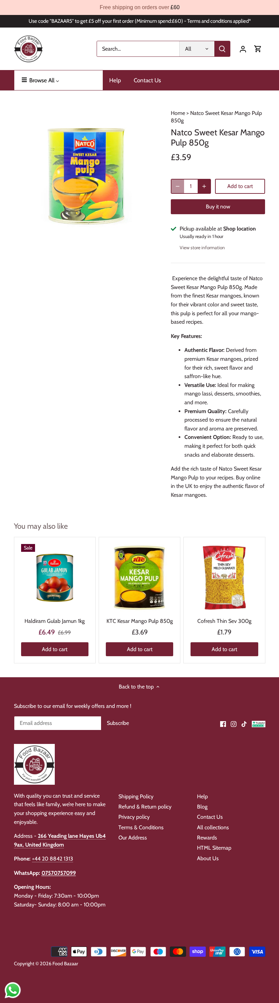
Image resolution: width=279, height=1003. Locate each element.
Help (202, 796)
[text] (139, 7)
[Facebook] (223, 723)
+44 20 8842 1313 (52, 858)
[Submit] (222, 48)
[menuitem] (58, 80)
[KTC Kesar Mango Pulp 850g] (139, 577)
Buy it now (218, 206)
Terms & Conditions (141, 827)
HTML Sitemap (214, 848)
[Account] (242, 48)
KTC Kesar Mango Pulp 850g (139, 621)
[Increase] (204, 186)
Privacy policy (134, 817)
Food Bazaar (65, 964)
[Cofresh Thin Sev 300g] (224, 577)
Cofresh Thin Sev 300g (224, 621)
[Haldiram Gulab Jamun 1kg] (54, 577)
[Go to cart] (258, 48)
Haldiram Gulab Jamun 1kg (54, 621)
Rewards (207, 837)
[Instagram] (233, 723)
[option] (86, 176)
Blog (202, 806)
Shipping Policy (135, 796)
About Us (208, 858)
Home (178, 113)
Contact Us (210, 817)
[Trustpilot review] (258, 723)
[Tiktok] (244, 723)
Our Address (132, 837)
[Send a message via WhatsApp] (12, 990)
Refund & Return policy (144, 806)
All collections (213, 827)
